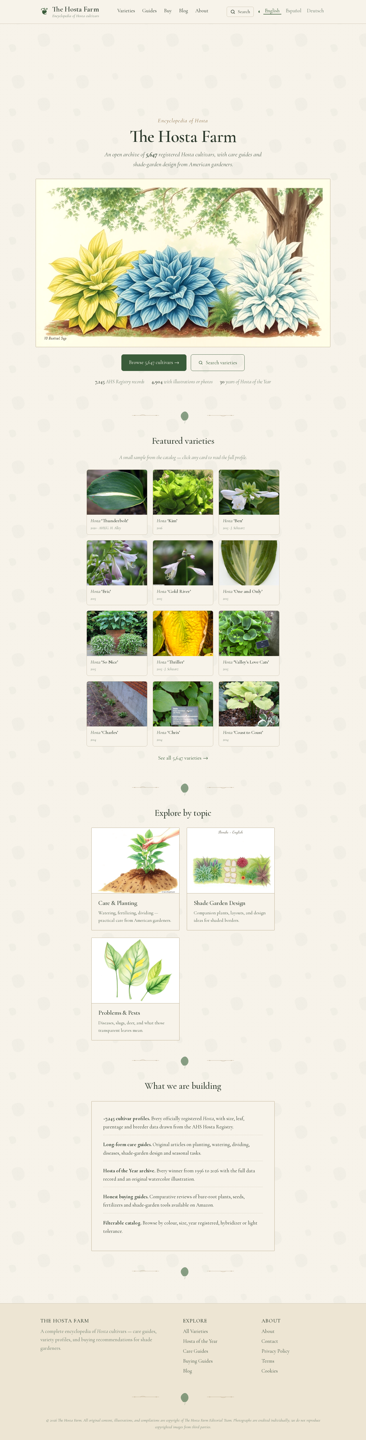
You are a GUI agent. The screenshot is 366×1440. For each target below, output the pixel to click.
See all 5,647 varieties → (183, 758)
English (272, 10)
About (201, 10)
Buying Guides (198, 1361)
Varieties (126, 10)
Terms (268, 1361)
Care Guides (195, 1351)
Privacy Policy (276, 1351)
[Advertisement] (183, 63)
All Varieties (195, 1331)
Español (293, 10)
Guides (149, 10)
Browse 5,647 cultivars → (154, 362)
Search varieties (221, 363)
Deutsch (315, 10)
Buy (168, 10)
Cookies (270, 1371)
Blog (183, 10)
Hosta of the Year (200, 1341)
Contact (270, 1341)
